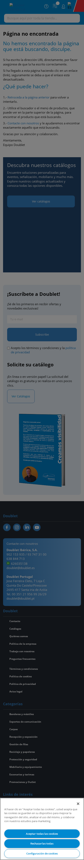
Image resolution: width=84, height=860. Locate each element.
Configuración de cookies (42, 853)
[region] (42, 829)
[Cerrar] (78, 803)
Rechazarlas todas (41, 843)
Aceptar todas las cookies (42, 834)
